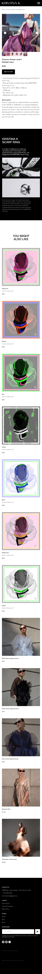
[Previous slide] (5, 33)
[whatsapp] (6, 942)
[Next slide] (37, 33)
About (3, 922)
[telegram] (9, 942)
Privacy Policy (6, 903)
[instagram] (3, 942)
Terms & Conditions (7, 906)
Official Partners (6, 964)
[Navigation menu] (38, 3)
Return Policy (5, 909)
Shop (3, 9)
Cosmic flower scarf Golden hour (15, 9)
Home (3, 916)
